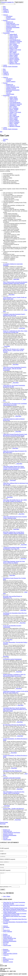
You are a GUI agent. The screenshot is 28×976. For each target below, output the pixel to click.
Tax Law (8, 30)
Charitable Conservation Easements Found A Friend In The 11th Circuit (14, 314)
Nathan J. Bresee (13, 35)
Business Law (9, 21)
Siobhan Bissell (13, 34)
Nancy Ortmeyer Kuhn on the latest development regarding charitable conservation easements (15, 282)
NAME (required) (4, 848)
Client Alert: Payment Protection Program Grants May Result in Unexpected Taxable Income (15, 435)
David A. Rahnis (13, 56)
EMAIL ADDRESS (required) (7, 859)
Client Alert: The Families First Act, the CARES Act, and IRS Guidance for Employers (15, 500)
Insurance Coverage (11, 26)
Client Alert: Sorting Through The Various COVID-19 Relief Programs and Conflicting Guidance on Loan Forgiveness (14, 468)
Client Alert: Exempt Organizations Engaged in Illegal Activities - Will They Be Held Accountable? (14, 369)
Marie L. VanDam (13, 61)
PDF (1, 131)
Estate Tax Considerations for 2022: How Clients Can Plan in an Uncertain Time (15, 331)
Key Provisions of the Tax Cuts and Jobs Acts (14, 724)
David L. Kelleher (13, 47)
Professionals (6, 33)
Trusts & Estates (10, 31)
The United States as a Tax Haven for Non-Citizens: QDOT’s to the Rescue (13, 792)
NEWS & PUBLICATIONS (10, 953)
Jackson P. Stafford (14, 58)
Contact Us (6, 10)
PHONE (2, 864)
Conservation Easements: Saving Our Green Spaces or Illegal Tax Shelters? (14, 562)
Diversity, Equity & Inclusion (10, 66)
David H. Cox (12, 38)
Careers (5, 65)
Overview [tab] (5, 139)
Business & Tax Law (8, 959)
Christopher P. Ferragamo (15, 41)
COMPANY (3, 853)
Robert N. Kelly (13, 48)
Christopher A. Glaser (14, 42)
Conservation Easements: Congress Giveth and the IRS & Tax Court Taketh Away (15, 692)
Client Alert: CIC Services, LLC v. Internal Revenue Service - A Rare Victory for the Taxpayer (13, 350)
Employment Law (10, 23)
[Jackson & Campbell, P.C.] (7, 2)
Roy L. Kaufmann (13, 45)
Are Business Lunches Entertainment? (12, 659)
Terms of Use (6, 930)
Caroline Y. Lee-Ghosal (15, 49)
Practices (5, 20)
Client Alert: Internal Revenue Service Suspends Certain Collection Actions (15, 517)
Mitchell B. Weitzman (14, 63)
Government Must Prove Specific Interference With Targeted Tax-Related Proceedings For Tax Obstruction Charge (15, 709)
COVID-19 (6, 12)
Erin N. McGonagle (14, 54)
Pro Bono (8, 17)
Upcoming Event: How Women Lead (12, 770)
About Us (5, 14)
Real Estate (9, 28)
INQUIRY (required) (5, 870)
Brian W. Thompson (14, 59)
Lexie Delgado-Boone (14, 40)
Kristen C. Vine (13, 62)
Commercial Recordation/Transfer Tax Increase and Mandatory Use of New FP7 (14, 548)
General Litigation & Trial (12, 24)
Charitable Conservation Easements (12, 777)
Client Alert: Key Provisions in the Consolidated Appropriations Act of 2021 (15, 404)
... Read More (15, 279)
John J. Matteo (12, 52)
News (4, 8)
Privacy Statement (7, 931)
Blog (4, 6)
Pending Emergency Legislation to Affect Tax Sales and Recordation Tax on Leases (14, 675)
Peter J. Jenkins (13, 44)
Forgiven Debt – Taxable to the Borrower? (13, 808)
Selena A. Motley (13, 55)
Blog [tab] (4, 140)
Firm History (9, 16)
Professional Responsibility (13, 27)
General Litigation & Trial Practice (11, 832)
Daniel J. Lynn (13, 51)
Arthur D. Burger (13, 37)
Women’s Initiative (10, 19)
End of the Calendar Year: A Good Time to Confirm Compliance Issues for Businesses (13, 532)
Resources (5, 9)
